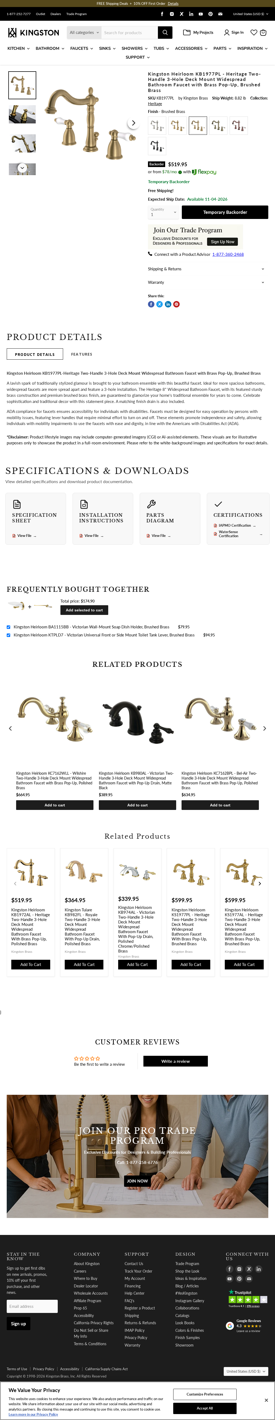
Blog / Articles (187, 1286)
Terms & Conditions (90, 1343)
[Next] (134, 122)
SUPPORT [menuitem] (135, 57)
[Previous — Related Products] (15, 884)
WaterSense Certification (241, 534)
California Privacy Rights (94, 1322)
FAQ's (129, 1300)
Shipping (132, 1315)
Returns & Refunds (140, 1322)
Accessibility (84, 1315)
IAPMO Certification (237, 525)
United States (248, 14)
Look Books (184, 1322)
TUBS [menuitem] (159, 48)
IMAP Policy (134, 1330)
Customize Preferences (205, 1394)
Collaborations (187, 1308)
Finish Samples (187, 1337)
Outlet (40, 14)
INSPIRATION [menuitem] (250, 48)
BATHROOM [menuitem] (47, 48)
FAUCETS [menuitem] (79, 48)
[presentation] (10, 729)
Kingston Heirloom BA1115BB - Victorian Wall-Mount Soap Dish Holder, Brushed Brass (91, 626)
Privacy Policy (136, 1337)
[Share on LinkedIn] (168, 304)
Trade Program (76, 14)
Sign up (18, 1323)
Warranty (132, 1345)
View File (27, 536)
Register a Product (140, 1308)
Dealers (55, 14)
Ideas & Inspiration (191, 1278)
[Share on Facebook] (151, 304)
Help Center (134, 1293)
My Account (135, 1278)
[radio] (157, 125)
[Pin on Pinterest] (176, 304)
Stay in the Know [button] (23, 1256)
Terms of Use (17, 1369)
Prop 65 (80, 1308)
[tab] (35, 354)
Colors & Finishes (189, 1330)
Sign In (237, 32)
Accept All (205, 1408)
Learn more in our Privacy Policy (33, 1414)
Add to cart (55, 805)
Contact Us (134, 1263)
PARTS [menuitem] (220, 48)
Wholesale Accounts (91, 1293)
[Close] (266, 1400)
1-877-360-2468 (228, 254)
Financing (132, 1286)
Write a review (175, 1061)
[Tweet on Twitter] (159, 304)
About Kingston (87, 1263)
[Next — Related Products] (260, 884)
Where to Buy (85, 1278)
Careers (80, 1271)
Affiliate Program (87, 1300)
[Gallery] (74, 123)
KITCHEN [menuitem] (16, 48)
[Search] (165, 32)
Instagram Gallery (189, 1300)
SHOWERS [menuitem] (132, 48)
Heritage (155, 103)
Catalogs (182, 1315)
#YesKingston (186, 1293)
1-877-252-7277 (19, 14)
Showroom (184, 1345)
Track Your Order (138, 1271)
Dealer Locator (86, 1286)
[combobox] (130, 32)
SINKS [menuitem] (105, 48)
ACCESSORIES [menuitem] (188, 48)
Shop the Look (187, 1271)
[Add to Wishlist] (134, 74)
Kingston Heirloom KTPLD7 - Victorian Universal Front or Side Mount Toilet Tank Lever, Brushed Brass (104, 634)
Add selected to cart (84, 610)
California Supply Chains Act (106, 1369)
